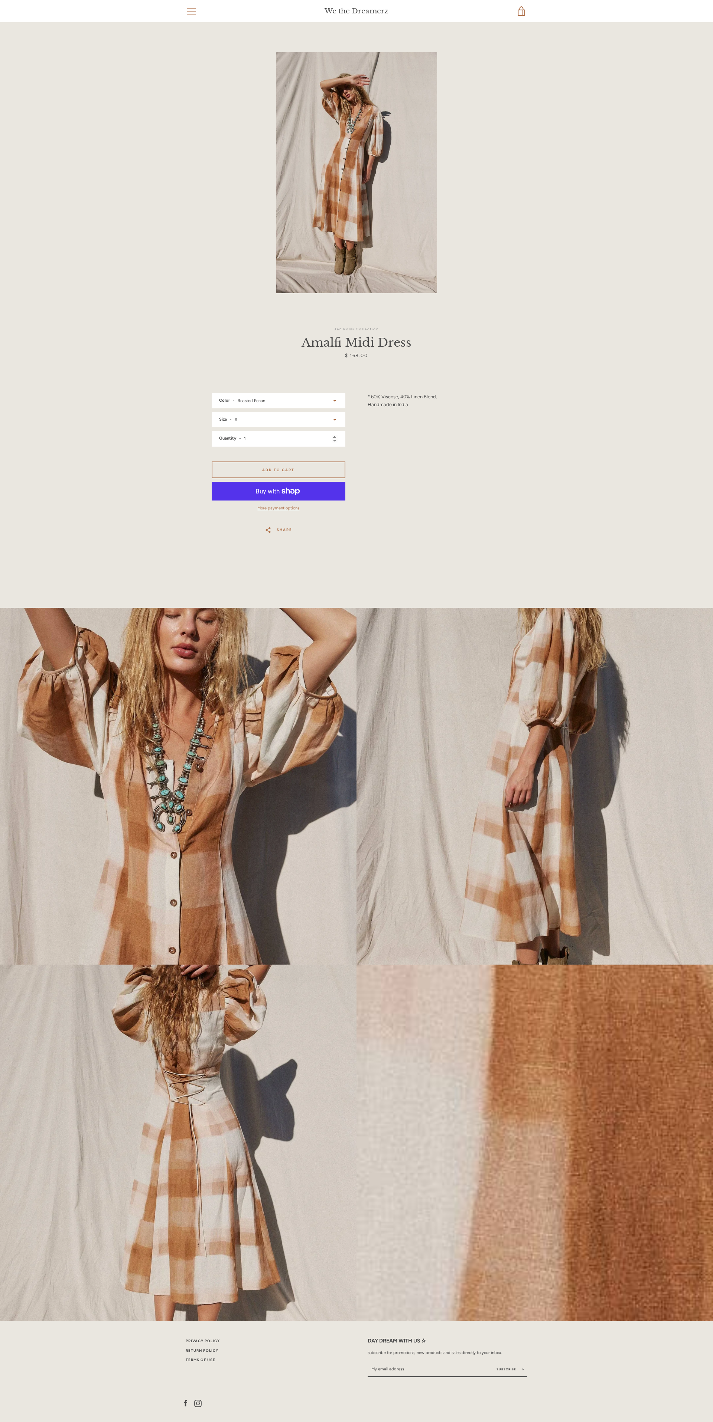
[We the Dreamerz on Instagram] (198, 1403)
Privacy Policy (203, 1341)
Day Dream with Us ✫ (397, 1340)
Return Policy (202, 1350)
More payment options (278, 508)
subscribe (507, 1369)
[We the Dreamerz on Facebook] (185, 1403)
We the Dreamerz (356, 11)
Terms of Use (200, 1360)
